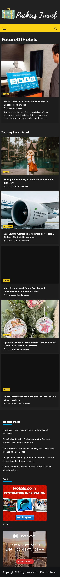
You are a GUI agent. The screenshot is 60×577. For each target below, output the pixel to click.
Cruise (6, 281)
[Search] (55, 28)
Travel (6, 389)
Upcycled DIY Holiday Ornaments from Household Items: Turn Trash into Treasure (28, 459)
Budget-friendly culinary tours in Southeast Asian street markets (27, 468)
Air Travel (8, 226)
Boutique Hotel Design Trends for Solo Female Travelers (26, 431)
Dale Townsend (21, 186)
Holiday (7, 335)
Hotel (6, 94)
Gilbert (19, 108)
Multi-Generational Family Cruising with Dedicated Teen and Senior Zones (28, 450)
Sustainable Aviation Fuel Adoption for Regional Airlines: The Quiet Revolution (26, 441)
